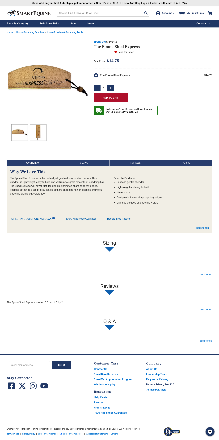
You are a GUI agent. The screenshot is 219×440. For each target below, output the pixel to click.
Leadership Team (156, 374)
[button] (145, 13)
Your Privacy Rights (47, 434)
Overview (32, 162)
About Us (151, 369)
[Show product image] (48, 81)
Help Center (101, 397)
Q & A (186, 162)
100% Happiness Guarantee (81, 218)
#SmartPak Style (156, 389)
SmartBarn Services (106, 374)
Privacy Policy (28, 434)
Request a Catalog (157, 379)
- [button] (97, 88)
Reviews (135, 162)
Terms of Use (13, 434)
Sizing (84, 162)
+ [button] (110, 88)
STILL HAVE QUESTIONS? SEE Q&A (31, 218)
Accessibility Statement (97, 434)
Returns (98, 402)
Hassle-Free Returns (119, 218)
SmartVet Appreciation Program (113, 379)
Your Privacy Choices (73, 434)
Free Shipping (102, 407)
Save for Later (126, 52)
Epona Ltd (100, 41)
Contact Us (100, 369)
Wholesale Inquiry (104, 384)
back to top (202, 227)
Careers (114, 434)
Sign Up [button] (61, 365)
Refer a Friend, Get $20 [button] (160, 384)
